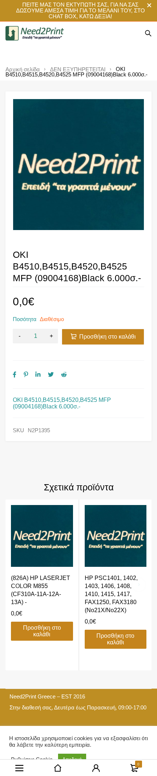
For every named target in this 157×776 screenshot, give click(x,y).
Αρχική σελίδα (22, 69)
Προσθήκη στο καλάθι (107, 337)
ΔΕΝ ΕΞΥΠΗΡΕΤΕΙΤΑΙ (78, 69)
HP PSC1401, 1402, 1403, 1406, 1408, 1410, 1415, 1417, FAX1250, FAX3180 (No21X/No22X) (111, 594)
